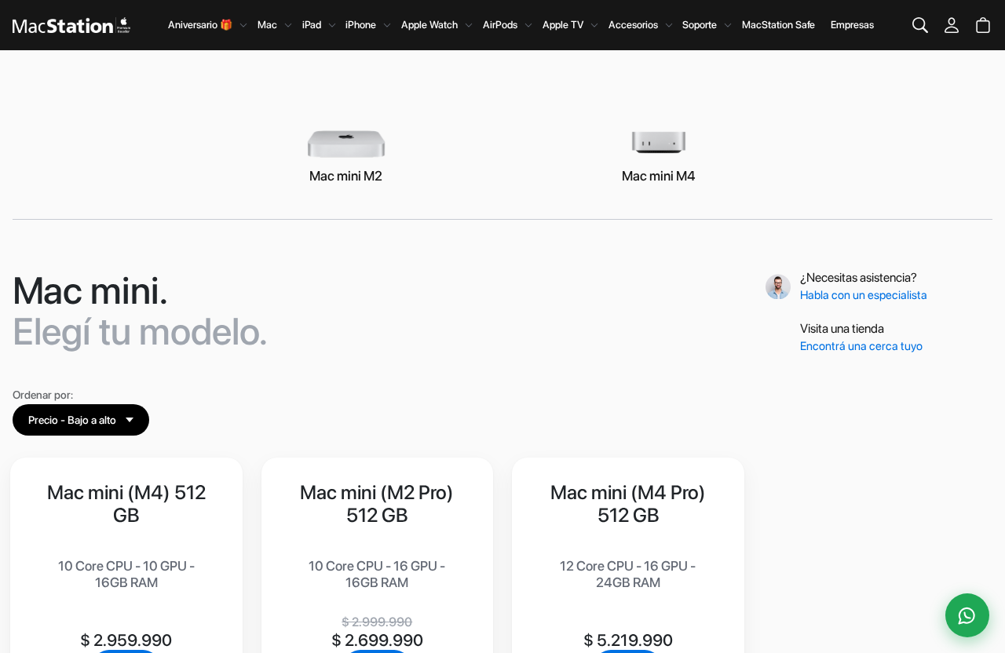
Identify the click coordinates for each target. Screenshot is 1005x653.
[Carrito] (983, 25)
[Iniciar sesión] (951, 25)
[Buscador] (920, 25)
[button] (81, 420)
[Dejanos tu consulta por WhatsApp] (967, 615)
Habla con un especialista (865, 295)
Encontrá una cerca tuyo (862, 346)
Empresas (852, 25)
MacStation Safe (778, 25)
